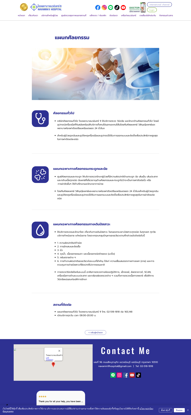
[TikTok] (138, 375)
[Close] (187, 410)
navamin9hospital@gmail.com (114, 366)
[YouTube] (123, 7)
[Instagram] (119, 375)
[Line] (110, 7)
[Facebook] (125, 375)
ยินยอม (179, 410)
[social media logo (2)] (116, 7)
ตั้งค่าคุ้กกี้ (165, 410)
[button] (33, 15)
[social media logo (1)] (104, 7)
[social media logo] (97, 7)
